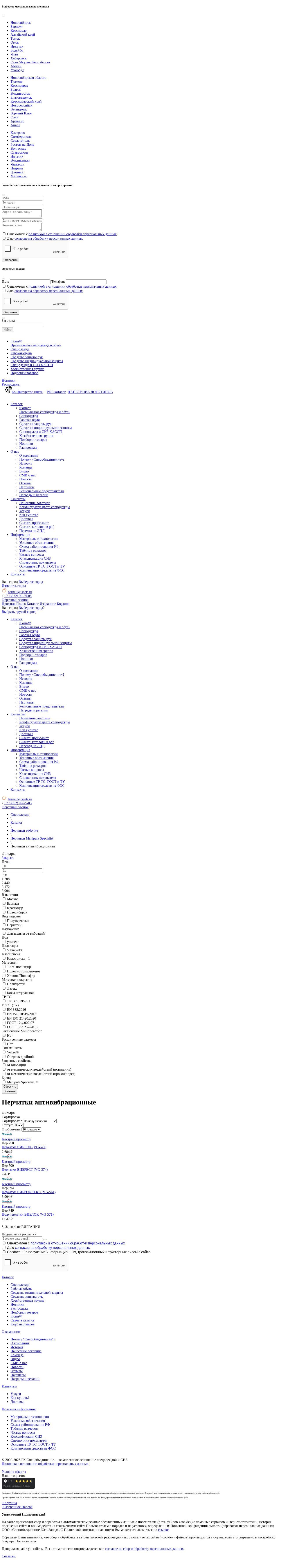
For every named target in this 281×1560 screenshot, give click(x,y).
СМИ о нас (19, 1363)
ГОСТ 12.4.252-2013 (22, 1027)
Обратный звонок (15, 600)
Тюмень (16, 81)
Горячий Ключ (21, 113)
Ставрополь (19, 152)
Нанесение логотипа (26, 1351)
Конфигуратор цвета (27, 392)
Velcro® (13, 1052)
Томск (15, 38)
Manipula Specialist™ (22, 1082)
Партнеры (18, 1375)
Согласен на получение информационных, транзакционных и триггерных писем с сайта (78, 1252)
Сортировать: (12, 1121)
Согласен (9, 1556)
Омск (15, 42)
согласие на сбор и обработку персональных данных (144, 1549)
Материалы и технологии (30, 1417)
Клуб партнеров (23, 1324)
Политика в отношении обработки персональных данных (45, 1464)
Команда (17, 1355)
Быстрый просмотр (16, 1139)
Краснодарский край (26, 101)
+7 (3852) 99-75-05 (18, 596)
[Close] (3, 16)
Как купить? (20, 1398)
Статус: (7, 1125)
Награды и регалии (25, 1379)
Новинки (9, 380)
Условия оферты (14, 1472)
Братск (16, 89)
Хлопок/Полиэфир (21, 976)
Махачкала (19, 176)
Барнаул (16, 26)
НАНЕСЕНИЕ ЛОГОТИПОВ (90, 392)
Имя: (5, 281)
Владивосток (20, 93)
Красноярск (19, 85)
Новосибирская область (28, 77)
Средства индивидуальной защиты (37, 1292)
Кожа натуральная (20, 993)
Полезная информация (19, 1409)
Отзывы (17, 1371)
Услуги (16, 1394)
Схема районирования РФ (30, 1424)
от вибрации (16, 1065)
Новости (17, 1367)
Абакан (16, 66)
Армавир (17, 121)
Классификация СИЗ (26, 1436)
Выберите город (31, 582)
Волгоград (18, 148)
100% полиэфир (19, 967)
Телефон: (58, 281)
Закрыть (8, 858)
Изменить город (14, 586)
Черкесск (17, 164)
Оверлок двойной (20, 1056)
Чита (14, 54)
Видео (15, 1359)
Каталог (8, 1277)
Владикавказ (20, 160)
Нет (10, 1035)
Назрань (17, 168)
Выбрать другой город (19, 612)
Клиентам (9, 1386)
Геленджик (19, 109)
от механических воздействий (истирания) (39, 1069)
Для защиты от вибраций (26, 933)
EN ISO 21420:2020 (21, 1018)
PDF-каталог (56, 392)
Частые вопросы (23, 1432)
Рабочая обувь (21, 1288)
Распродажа (11, 384)
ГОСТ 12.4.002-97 (20, 1023)
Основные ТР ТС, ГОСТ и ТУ (33, 1444)
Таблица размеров (24, 1428)
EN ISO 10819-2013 (21, 1014)
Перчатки (14, 925)
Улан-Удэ (17, 70)
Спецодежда (20, 1284)
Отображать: (11, 1129)
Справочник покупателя (29, 1440)
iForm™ (16, 1316)
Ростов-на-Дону (22, 144)
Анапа (15, 125)
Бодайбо (17, 50)
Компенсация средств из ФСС (33, 1448)
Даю (48, 1247)
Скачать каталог (23, 1320)
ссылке (163, 1530)
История (17, 1347)
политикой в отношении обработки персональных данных (73, 234)
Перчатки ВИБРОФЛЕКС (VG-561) (29, 1192)
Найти (7, 329)
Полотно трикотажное (23, 971)
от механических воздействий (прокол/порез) (41, 1074)
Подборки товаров (24, 1312)
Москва (12, 899)
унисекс (13, 942)
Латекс (12, 988)
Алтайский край (23, 34)
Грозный (17, 172)
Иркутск (17, 46)
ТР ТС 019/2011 (19, 1001)
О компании (11, 1332)
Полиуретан (16, 984)
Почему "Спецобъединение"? (33, 1339)
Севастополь (20, 140)
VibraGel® (14, 950)
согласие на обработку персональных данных (48, 238)
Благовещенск (21, 97)
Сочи (14, 117)
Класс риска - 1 (18, 958)
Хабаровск (19, 58)
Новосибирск (21, 22)
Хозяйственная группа (27, 1300)
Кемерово (18, 132)
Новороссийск (21, 105)
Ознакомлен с (66, 1243)
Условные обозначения (28, 1420)
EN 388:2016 (16, 1009)
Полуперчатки (18, 920)
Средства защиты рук (27, 1296)
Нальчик (17, 156)
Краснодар (19, 30)
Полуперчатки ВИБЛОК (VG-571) (28, 1214)
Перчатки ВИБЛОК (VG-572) (24, 1147)
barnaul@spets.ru (20, 592)
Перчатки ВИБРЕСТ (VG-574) (25, 1169)
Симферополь (21, 136)
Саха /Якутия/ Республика (30, 62)
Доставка (17, 1402)
